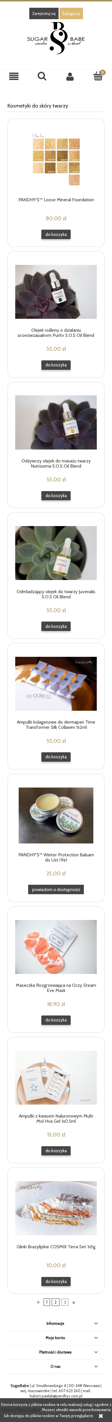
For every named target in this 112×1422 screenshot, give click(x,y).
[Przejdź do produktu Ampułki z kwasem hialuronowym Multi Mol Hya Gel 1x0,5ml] (56, 1078)
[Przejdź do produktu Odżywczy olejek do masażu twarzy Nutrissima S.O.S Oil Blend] (56, 422)
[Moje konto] (70, 76)
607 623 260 (69, 1390)
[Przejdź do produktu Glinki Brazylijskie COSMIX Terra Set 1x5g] (56, 1208)
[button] (14, 76)
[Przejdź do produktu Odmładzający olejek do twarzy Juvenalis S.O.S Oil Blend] (56, 553)
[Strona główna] (56, 37)
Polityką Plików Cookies (20, 1409)
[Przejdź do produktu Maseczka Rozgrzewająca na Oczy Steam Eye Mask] (56, 947)
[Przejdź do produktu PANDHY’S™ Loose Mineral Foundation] (56, 160)
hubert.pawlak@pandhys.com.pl (56, 1396)
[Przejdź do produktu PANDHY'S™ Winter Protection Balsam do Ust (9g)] (56, 815)
